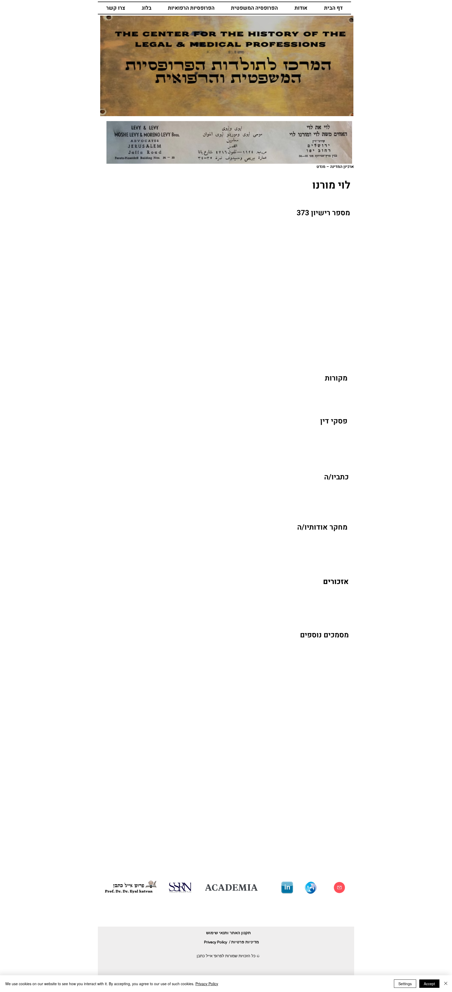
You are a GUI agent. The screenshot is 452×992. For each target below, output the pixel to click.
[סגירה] (446, 983)
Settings (405, 983)
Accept (429, 983)
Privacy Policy (206, 983)
